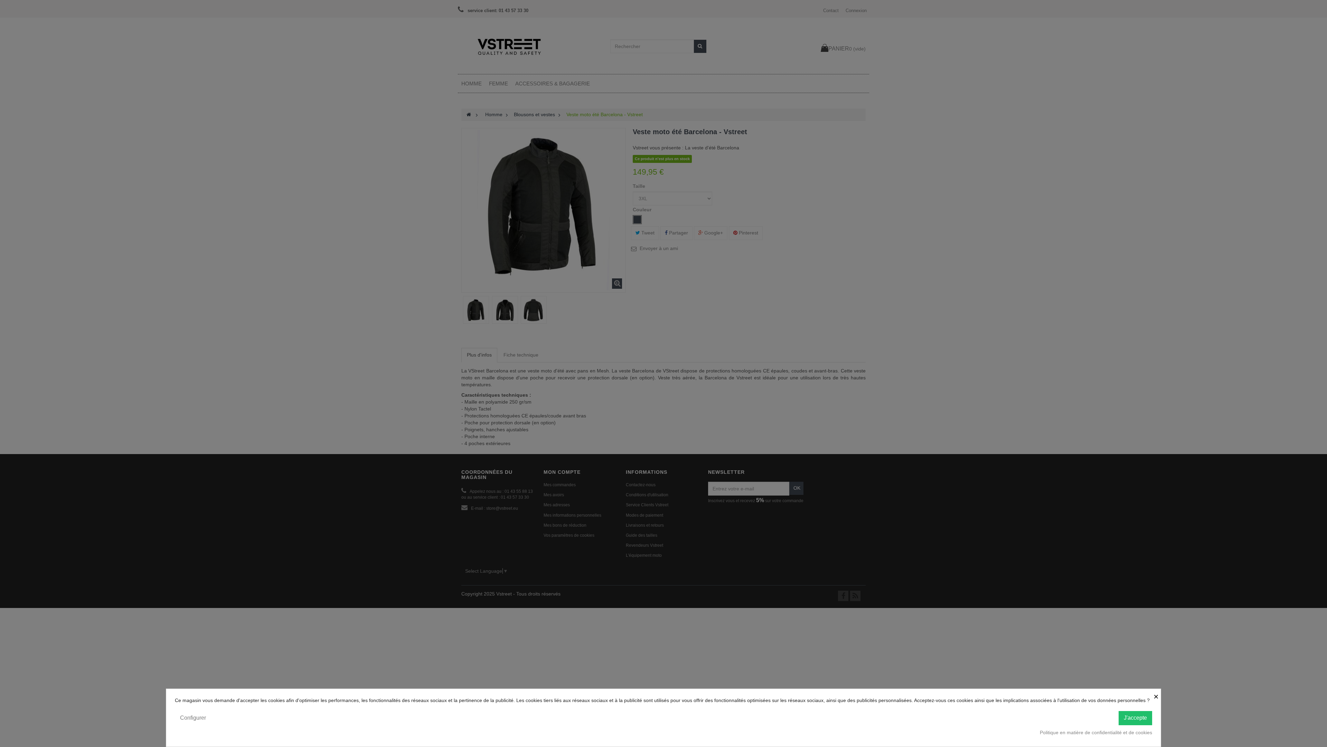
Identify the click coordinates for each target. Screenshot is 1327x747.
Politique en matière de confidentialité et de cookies (1096, 732)
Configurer (193, 718)
